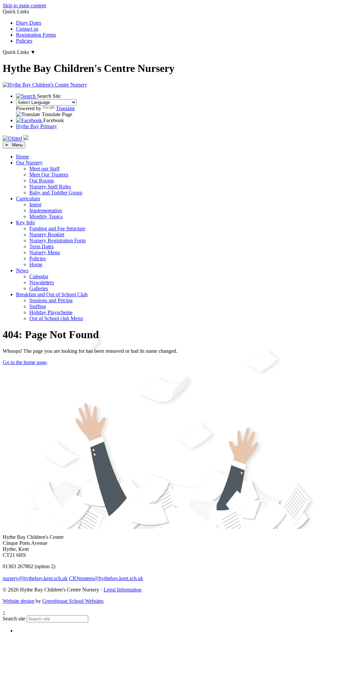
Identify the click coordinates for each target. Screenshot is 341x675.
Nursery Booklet (46, 234)
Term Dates (41, 246)
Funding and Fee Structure (57, 228)
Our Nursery (29, 162)
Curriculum (28, 198)
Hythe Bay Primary (36, 126)
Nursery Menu (44, 252)
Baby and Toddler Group (55, 192)
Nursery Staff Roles (50, 186)
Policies (24, 41)
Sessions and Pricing (51, 300)
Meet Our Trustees (48, 174)
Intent (35, 204)
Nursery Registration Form (57, 240)
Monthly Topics (46, 216)
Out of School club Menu (56, 318)
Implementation (45, 210)
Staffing (37, 306)
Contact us (27, 29)
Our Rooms (41, 180)
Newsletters (41, 282)
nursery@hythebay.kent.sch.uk (35, 578)
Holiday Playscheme (51, 312)
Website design (18, 601)
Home (22, 156)
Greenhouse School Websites (73, 601)
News (22, 270)
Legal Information (123, 589)
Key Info (25, 222)
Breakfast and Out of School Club (52, 294)
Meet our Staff (44, 168)
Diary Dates (28, 23)
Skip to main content (24, 5)
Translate (65, 108)
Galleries (38, 288)
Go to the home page (25, 362)
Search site (14, 618)
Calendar (38, 276)
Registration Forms (36, 35)
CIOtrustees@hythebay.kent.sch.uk (106, 578)
